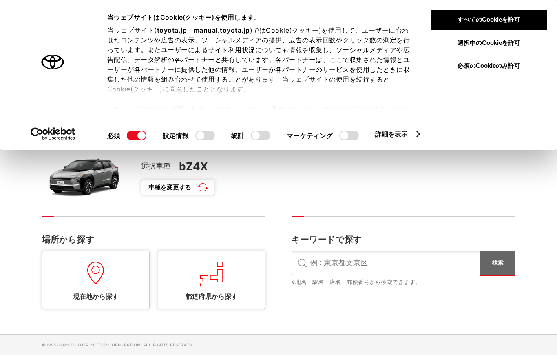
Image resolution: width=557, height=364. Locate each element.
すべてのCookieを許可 (489, 19)
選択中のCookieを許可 (489, 42)
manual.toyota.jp (222, 30)
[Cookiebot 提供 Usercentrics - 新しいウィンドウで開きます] (52, 133)
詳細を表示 (391, 134)
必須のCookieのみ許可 (489, 65)
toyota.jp (172, 30)
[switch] (205, 135)
